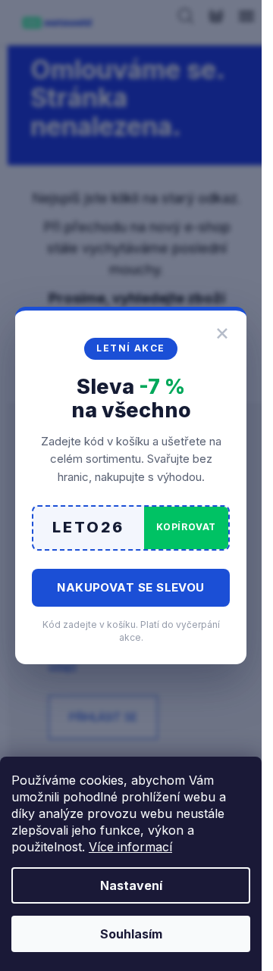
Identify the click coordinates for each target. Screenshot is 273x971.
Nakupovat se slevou (131, 587)
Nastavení (131, 885)
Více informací (130, 846)
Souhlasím (131, 933)
